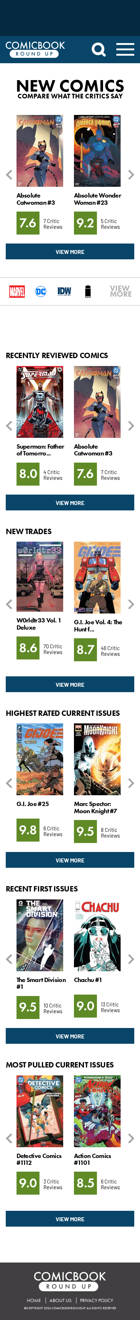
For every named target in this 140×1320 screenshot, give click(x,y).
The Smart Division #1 (41, 983)
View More (70, 251)
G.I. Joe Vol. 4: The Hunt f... (98, 625)
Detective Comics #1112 (39, 1159)
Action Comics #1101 (92, 1159)
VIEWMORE (113, 291)
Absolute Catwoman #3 (36, 198)
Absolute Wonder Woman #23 (97, 198)
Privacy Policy (96, 1300)
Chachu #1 (88, 980)
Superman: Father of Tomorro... (40, 450)
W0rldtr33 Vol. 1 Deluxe (39, 623)
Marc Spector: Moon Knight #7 (95, 807)
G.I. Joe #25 (33, 804)
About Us (60, 1300)
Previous (10, 174)
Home (34, 1300)
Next (129, 174)
